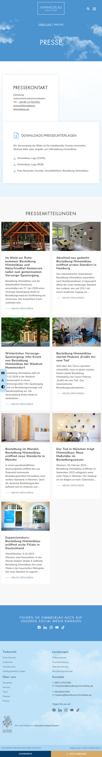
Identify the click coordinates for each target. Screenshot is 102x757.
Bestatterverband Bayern (47, 725)
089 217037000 (63, 682)
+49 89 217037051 (29, 102)
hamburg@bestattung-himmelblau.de (73, 695)
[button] (76, 754)
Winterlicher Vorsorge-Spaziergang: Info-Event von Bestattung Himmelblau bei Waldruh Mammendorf (23, 360)
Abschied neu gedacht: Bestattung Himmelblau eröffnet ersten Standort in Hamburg (76, 263)
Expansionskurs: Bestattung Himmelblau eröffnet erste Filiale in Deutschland (22, 543)
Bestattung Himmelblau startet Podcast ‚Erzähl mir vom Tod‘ (76, 356)
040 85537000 (62, 691)
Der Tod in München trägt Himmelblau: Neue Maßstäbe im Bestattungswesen (75, 454)
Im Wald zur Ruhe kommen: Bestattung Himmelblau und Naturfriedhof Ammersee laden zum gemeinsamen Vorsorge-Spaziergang (23, 266)
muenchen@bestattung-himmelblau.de (74, 685)
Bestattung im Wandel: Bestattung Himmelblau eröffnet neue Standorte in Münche (25, 454)
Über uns (45, 24)
